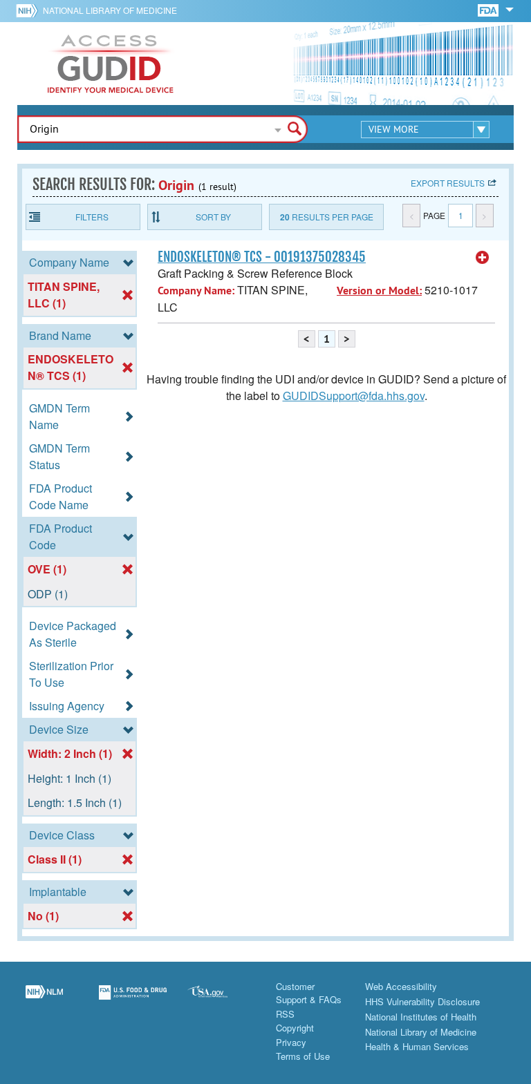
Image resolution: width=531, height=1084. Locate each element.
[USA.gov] (221, 1000)
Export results (448, 183)
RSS (285, 1013)
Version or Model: (379, 290)
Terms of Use (303, 1056)
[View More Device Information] (483, 258)
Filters (92, 216)
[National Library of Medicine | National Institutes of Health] (44, 1000)
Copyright (295, 1027)
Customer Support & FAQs (309, 993)
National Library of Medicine (110, 10)
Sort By (213, 216)
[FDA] (489, 9)
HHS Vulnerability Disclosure (422, 1001)
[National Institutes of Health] (29, 10)
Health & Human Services (417, 1046)
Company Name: (196, 290)
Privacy (291, 1042)
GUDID (110, 63)
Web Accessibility (401, 986)
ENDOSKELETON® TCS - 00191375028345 (262, 257)
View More (394, 129)
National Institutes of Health (420, 1016)
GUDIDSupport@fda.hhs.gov (354, 395)
